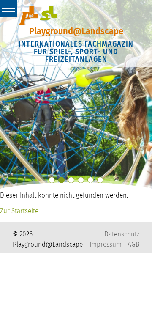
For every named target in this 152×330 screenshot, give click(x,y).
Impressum (106, 244)
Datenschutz (121, 234)
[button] (52, 180)
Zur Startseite (19, 210)
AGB (133, 244)
